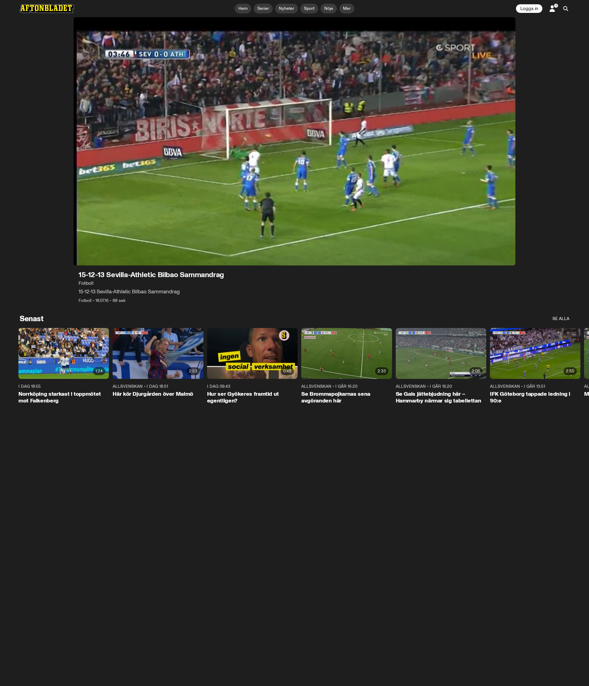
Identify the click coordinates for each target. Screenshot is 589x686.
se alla (560, 318)
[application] (294, 141)
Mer (347, 8)
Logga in (529, 8)
